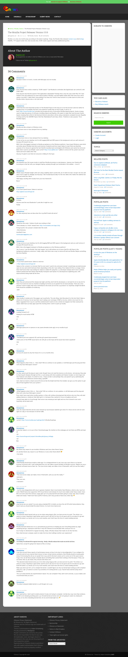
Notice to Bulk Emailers (57, 629)
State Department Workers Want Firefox (107, 185)
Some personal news (101, 286)
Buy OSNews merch (101, 104)
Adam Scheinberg (37, 628)
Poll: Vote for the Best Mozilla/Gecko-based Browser (108, 171)
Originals (17, 17)
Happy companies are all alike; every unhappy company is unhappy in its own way (108, 229)
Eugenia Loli (12, 36)
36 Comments (44, 36)
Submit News (45, 17)
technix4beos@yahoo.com (24, 234)
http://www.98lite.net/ (51, 149)
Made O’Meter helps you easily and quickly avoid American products (107, 270)
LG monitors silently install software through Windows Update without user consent (108, 236)
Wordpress (31, 631)
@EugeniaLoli (33, 60)
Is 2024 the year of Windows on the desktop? (105, 253)
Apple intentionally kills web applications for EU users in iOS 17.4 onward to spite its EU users (108, 262)
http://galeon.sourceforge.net (25, 191)
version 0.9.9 (72, 39)
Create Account (100, 135)
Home (7, 17)
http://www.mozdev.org (27, 111)
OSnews (16, 654)
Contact (57, 17)
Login (97, 138)
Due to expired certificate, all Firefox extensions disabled (105, 164)
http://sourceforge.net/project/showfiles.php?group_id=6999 (34, 436)
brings (82, 39)
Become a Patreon (101, 101)
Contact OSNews (55, 632)
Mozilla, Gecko (18, 28)
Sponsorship (31, 17)
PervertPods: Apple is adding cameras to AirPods (107, 221)
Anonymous (20, 78)
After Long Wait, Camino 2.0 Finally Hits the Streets (108, 179)
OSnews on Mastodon (56, 626)
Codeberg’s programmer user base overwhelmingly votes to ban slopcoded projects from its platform (107, 208)
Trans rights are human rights (58, 635)
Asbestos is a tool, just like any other (105, 215)
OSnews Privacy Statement (23, 620)
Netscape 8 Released (101, 190)
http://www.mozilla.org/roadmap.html (33, 420)
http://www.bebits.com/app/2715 (50, 225)
